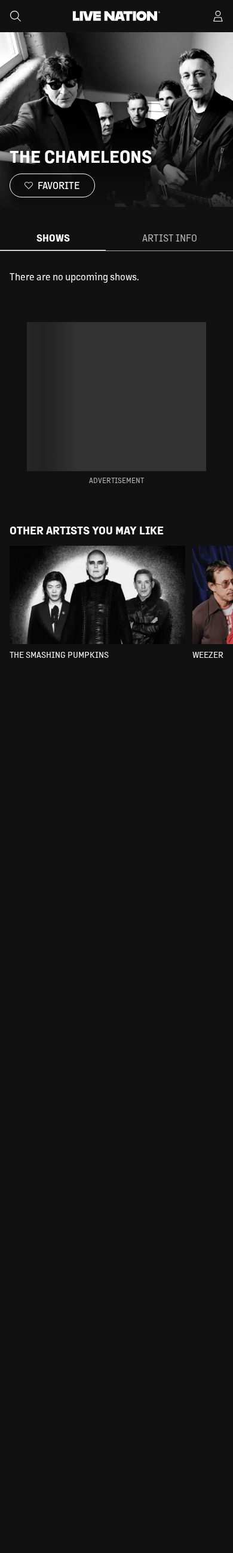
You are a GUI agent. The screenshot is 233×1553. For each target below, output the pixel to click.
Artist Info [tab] (169, 237)
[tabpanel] (116, 277)
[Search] (15, 16)
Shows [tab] (53, 237)
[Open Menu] (218, 16)
